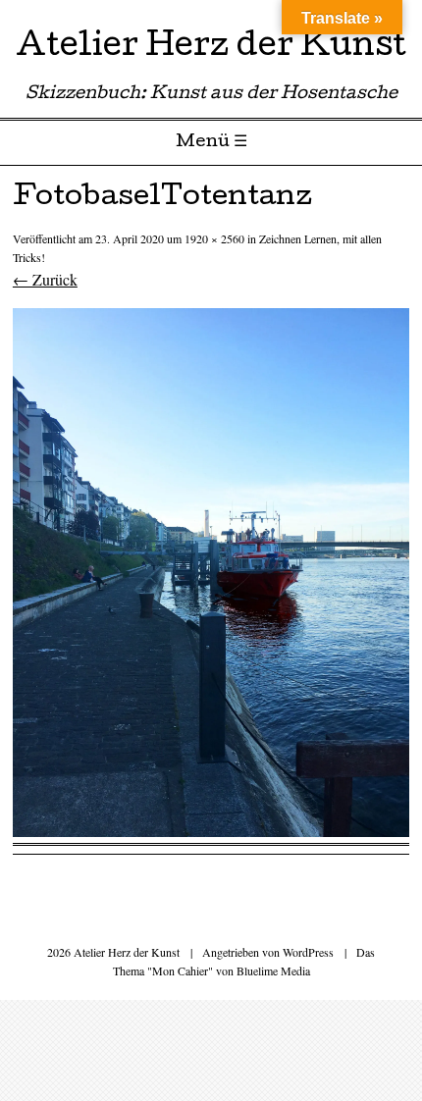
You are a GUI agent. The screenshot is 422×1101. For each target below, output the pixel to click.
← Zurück (45, 279)
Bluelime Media (273, 970)
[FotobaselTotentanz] (211, 830)
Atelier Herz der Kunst (211, 48)
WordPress (308, 952)
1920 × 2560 (214, 238)
